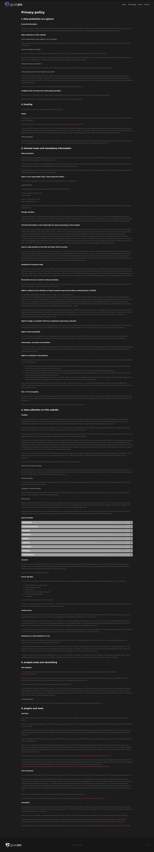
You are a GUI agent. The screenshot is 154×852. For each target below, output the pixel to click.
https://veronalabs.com (29, 674)
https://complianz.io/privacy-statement (111, 821)
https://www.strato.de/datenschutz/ (71, 124)
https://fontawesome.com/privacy (94, 798)
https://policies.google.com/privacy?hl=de (96, 756)
